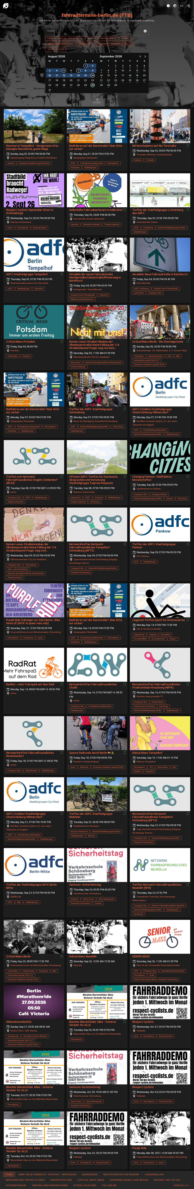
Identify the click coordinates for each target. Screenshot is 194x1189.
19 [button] (64, 80)
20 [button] (71, 80)
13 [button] (71, 75)
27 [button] (71, 85)
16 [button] (92, 75)
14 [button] (78, 75)
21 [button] (78, 80)
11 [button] (57, 75)
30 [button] (92, 85)
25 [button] (56, 85)
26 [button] (64, 85)
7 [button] (78, 70)
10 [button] (49, 75)
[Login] (188, 5)
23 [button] (92, 80)
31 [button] (49, 90)
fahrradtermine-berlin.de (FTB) (97, 15)
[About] (168, 5)
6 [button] (71, 70)
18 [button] (57, 80)
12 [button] (64, 75)
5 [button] (64, 70)
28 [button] (78, 85)
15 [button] (85, 75)
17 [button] (49, 80)
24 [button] (49, 85)
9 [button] (92, 70)
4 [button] (56, 70)
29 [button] (85, 85)
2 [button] (92, 65)
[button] (145, 31)
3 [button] (49, 70)
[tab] (97, 101)
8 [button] (85, 70)
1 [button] (85, 65)
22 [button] (85, 80)
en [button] (181, 6)
